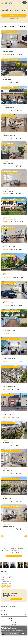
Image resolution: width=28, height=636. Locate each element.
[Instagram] (5, 586)
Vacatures (14, 622)
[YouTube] (10, 586)
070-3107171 (4, 579)
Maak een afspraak (16, 599)
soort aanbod (13, 18)
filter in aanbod (13, 15)
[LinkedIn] (8, 586)
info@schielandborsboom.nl (7, 581)
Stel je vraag (6, 599)
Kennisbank (14, 624)
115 (21, 536)
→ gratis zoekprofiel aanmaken (14, 556)
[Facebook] (2, 586)
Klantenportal (14, 620)
